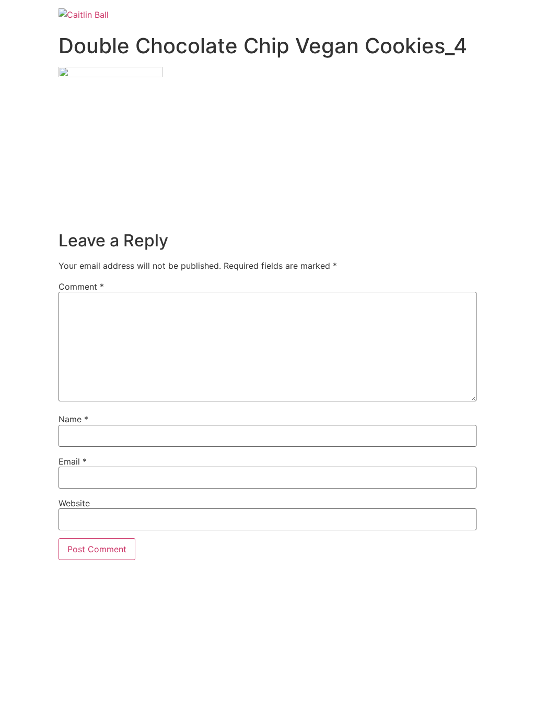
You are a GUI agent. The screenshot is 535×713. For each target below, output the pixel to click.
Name (73, 419)
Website (74, 503)
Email (73, 461)
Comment (81, 286)
